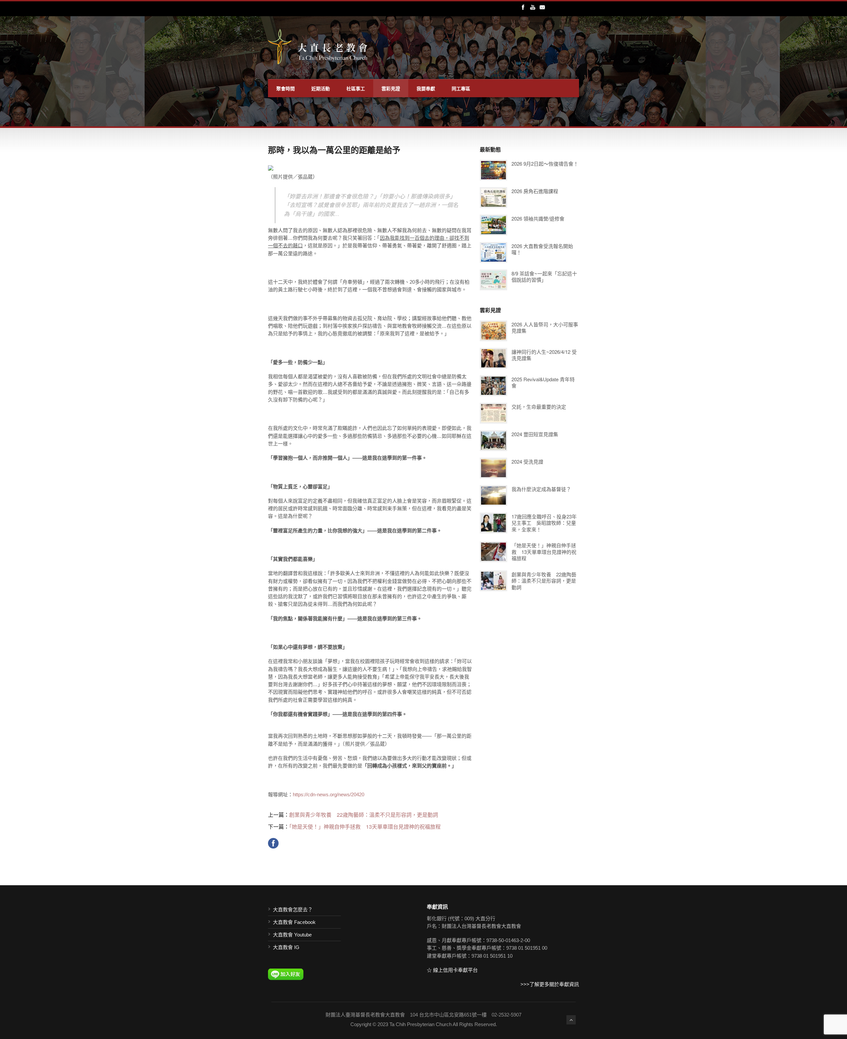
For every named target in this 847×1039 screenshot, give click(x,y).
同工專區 (461, 88)
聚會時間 (285, 88)
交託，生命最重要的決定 (539, 406)
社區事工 (355, 88)
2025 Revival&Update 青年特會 (543, 382)
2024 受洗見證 (527, 461)
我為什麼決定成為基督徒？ (541, 488)
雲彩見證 (390, 88)
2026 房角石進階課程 (535, 190)
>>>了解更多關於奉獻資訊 (549, 984)
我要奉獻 (426, 88)
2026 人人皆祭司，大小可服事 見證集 (545, 327)
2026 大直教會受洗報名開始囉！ (542, 249)
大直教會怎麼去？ (293, 909)
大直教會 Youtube (292, 934)
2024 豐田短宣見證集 (535, 434)
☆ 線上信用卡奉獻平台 (452, 970)
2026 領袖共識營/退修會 (538, 218)
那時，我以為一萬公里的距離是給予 (334, 150)
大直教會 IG (286, 947)
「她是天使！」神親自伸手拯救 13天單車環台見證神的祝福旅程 (365, 826)
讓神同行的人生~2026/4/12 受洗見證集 (544, 355)
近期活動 (320, 88)
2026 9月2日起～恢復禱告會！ (545, 163)
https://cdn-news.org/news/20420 (328, 794)
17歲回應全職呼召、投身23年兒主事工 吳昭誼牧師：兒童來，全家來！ (544, 523)
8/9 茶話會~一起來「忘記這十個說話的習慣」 (544, 276)
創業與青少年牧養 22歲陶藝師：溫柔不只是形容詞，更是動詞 (363, 814)
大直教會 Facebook (294, 922)
